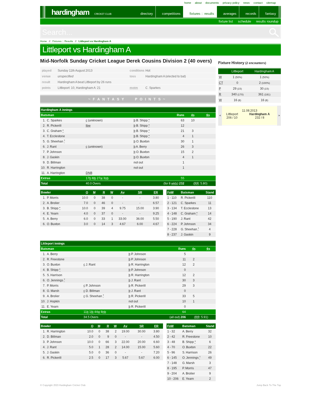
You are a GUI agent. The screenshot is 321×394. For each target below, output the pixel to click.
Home (187, 2)
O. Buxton (142, 141)
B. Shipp (143, 120)
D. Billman (54, 162)
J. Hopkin (53, 301)
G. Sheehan (56, 141)
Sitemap (271, 2)
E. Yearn (52, 213)
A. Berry (141, 146)
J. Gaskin (53, 157)
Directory (146, 14)
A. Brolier (53, 203)
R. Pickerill (54, 125)
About (198, 2)
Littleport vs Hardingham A (94, 41)
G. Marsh (53, 291)
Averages (229, 14)
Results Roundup (267, 21)
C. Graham (55, 131)
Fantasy (270, 14)
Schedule (244, 21)
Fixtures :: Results (202, 14)
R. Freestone (55, 259)
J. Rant (51, 146)
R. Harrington (56, 167)
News (246, 2)
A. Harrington (56, 173)
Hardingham (70, 12)
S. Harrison (54, 275)
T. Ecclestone (56, 136)
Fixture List (226, 21)
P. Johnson (54, 152)
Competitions (171, 14)
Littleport (56, 49)
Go (274, 32)
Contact (258, 2)
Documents (212, 2)
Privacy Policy (231, 2)
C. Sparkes (152, 88)
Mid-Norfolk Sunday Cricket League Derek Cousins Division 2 (113, 61)
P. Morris (52, 198)
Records (251, 14)
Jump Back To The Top (269, 385)
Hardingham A (107, 49)
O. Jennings (56, 280)
